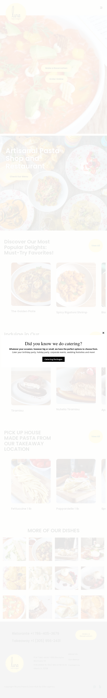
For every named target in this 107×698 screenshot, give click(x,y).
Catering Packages (53, 359)
